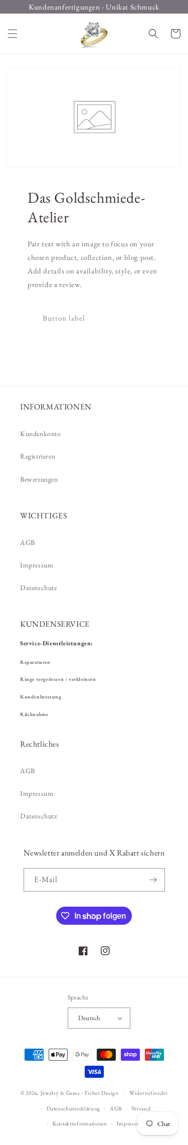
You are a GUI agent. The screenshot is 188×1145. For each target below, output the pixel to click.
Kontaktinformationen (80, 1123)
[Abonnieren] (153, 880)
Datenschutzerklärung (73, 1108)
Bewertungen (39, 479)
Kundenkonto (40, 433)
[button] (13, 34)
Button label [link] (64, 318)
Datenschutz (38, 587)
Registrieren (37, 456)
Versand (141, 1108)
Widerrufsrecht (148, 1092)
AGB (27, 542)
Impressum (36, 564)
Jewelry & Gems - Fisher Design (80, 1092)
